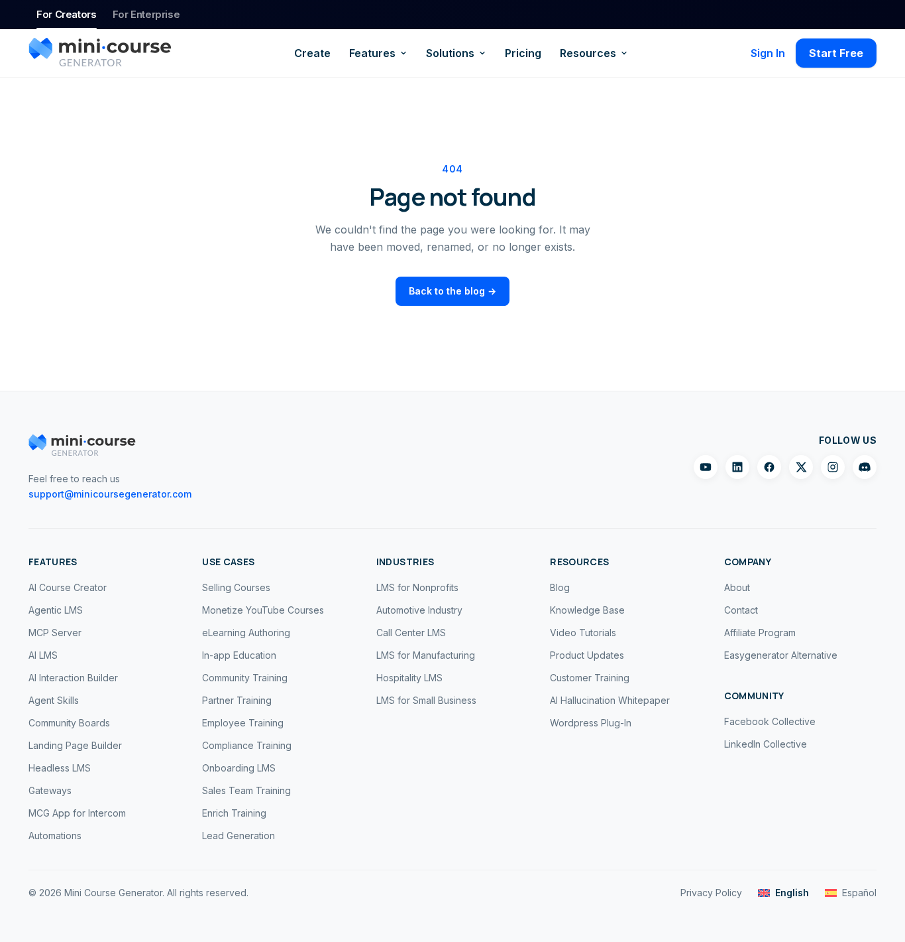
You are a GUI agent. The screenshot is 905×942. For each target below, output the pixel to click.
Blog (560, 587)
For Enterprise (146, 14)
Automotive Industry (419, 610)
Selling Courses (236, 587)
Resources (588, 53)
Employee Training (243, 722)
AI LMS (43, 655)
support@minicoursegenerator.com (109, 494)
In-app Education (239, 655)
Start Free (836, 53)
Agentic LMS (55, 610)
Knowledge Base (587, 610)
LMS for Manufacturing (425, 655)
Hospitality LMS (409, 677)
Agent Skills (53, 700)
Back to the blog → (452, 291)
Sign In (768, 53)
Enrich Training (234, 813)
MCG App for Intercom (77, 813)
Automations (54, 835)
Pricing (523, 53)
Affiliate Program (760, 632)
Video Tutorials (583, 632)
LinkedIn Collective (765, 744)
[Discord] (865, 467)
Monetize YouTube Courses (263, 610)
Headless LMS (59, 768)
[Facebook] (769, 467)
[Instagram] (833, 467)
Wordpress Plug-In (590, 722)
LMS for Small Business (426, 700)
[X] (801, 467)
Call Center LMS (411, 632)
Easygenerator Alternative (780, 655)
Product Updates (587, 655)
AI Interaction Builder (73, 677)
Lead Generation (238, 835)
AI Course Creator (67, 587)
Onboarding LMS (239, 768)
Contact (741, 610)
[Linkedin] (737, 467)
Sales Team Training (246, 790)
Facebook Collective (770, 721)
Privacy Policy (711, 892)
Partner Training (237, 700)
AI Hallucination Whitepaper (610, 700)
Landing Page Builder (75, 745)
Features (372, 53)
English (792, 892)
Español (859, 892)
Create (312, 53)
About (737, 587)
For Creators (66, 14)
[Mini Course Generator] (100, 53)
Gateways (50, 790)
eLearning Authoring (246, 632)
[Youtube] (706, 467)
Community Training (245, 677)
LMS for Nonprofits (417, 587)
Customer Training (589, 677)
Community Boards (69, 722)
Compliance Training (247, 745)
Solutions (450, 53)
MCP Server (54, 632)
